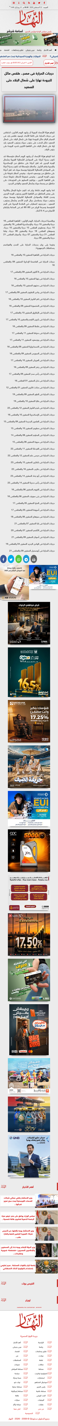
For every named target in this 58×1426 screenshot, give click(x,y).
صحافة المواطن (17, 1368)
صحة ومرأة (17, 1377)
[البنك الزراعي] (43, 577)
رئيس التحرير (41, 1386)
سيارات (17, 1399)
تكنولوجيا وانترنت (41, 1373)
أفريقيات (41, 1399)
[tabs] (14, 3)
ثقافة (41, 1360)
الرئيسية (41, 1342)
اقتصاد (6, 49)
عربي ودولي (30, 49)
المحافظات (17, 1360)
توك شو (17, 1382)
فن (17, 1355)
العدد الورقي (41, 1395)
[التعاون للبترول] (29, 850)
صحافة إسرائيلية (17, 1391)
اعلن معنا (17, 1408)
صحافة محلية (17, 1386)
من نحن (41, 1408)
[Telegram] (26, 559)
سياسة (17, 1373)
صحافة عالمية (41, 1391)
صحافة (41, 1368)
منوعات (17, 1364)
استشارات (41, 1377)
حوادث (41, 1355)
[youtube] (34, 3)
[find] (24, 3)
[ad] (29, 623)
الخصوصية (29, 1413)
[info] (19, 3)
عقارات (41, 1404)
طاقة (17, 1395)
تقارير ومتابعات (17, 49)
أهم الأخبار (48, 49)
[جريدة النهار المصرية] (29, 39)
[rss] (29, 3)
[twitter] (39, 3)
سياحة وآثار (17, 1404)
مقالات (41, 1364)
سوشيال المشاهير (40, 1382)
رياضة (39, 49)
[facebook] (44, 3)
